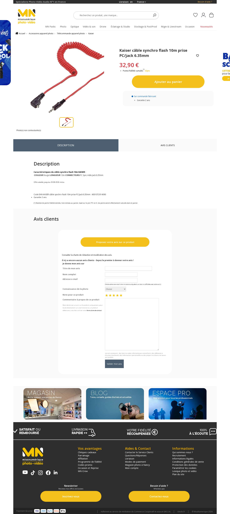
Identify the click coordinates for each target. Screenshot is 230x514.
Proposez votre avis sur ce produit (115, 242)
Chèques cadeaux (87, 452)
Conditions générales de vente (188, 461)
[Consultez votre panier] (211, 15)
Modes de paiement (135, 461)
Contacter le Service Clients (139, 452)
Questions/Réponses (135, 455)
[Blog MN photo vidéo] (115, 404)
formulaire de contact (94, 310)
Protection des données (184, 464)
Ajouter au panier (168, 81)
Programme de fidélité (90, 461)
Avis (168, 145)
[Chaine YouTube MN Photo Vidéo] (25, 472)
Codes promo (85, 464)
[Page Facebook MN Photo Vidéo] (48, 473)
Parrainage (83, 455)
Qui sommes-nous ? (182, 452)
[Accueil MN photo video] (30, 17)
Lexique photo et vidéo (184, 471)
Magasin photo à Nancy (137, 464)
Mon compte (131, 467)
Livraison (129, 458)
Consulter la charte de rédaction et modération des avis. (87, 255)
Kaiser (91, 33)
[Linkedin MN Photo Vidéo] (55, 472)
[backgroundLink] (6, 257)
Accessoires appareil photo (41, 33)
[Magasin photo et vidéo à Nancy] (52, 404)
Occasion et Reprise (88, 467)
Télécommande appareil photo (71, 33)
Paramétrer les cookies (184, 467)
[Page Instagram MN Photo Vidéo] (40, 473)
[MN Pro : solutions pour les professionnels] (178, 404)
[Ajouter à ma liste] (197, 56)
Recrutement (179, 455)
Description (65, 145)
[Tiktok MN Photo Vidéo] (33, 473)
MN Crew (83, 471)
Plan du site (178, 474)
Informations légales (183, 458)
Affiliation (83, 458)
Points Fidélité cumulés (133, 70)
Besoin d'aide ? (205, 1)
